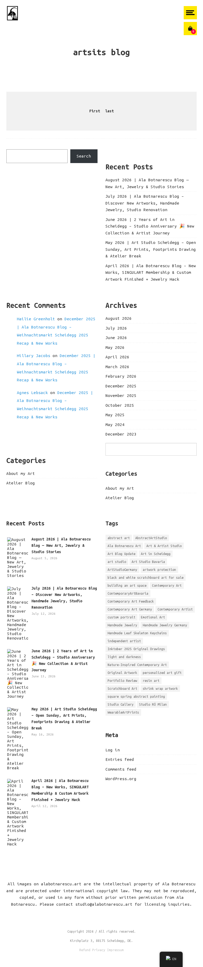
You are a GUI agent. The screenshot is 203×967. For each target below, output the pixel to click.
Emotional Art (153, 617)
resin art (151, 680)
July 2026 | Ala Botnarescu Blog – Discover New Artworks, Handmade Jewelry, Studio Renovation (144, 203)
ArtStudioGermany (122, 569)
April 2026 (117, 357)
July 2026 (116, 328)
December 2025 (120, 386)
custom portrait (121, 617)
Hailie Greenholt (36, 319)
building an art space (127, 585)
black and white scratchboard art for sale (145, 577)
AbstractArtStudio (151, 538)
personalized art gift (162, 672)
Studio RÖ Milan (153, 704)
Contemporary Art (167, 585)
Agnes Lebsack (32, 392)
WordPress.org (120, 778)
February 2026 (120, 376)
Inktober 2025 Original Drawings (136, 649)
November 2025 (120, 395)
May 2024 (114, 424)
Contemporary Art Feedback (131, 601)
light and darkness (124, 657)
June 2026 (116, 337)
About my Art (20, 473)
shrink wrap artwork (160, 688)
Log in (112, 750)
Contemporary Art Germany (130, 609)
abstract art (119, 538)
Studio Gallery (120, 704)
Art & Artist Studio (164, 546)
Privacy (98, 950)
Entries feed (119, 759)
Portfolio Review (122, 680)
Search (84, 156)
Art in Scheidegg (155, 554)
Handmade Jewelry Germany (165, 625)
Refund (84, 950)
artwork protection (159, 569)
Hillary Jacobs (33, 355)
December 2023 (120, 434)
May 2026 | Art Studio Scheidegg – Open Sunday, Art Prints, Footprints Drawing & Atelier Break (150, 249)
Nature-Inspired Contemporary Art (137, 665)
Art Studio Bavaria (148, 561)
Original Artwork (122, 672)
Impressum (115, 950)
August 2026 (118, 318)
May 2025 (114, 415)
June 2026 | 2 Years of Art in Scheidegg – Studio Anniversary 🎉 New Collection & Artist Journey (149, 226)
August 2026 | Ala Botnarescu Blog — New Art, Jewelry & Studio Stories (147, 183)
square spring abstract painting (136, 696)
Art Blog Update (121, 554)
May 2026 (114, 347)
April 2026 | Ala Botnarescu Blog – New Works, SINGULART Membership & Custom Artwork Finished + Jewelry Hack (150, 272)
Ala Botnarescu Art (124, 546)
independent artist (124, 641)
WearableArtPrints (123, 712)
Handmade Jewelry (122, 625)
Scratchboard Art (122, 688)
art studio (117, 561)
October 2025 (119, 405)
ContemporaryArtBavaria (128, 593)
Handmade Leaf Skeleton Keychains (137, 633)
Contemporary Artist (175, 609)
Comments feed (120, 769)
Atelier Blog (20, 483)
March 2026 (117, 366)
